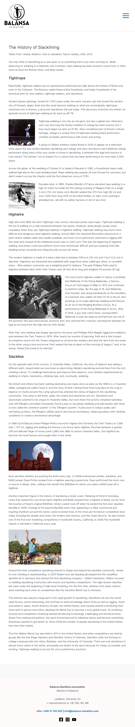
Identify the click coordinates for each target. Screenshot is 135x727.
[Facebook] (61, 719)
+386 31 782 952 (53, 711)
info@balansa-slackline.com (81, 711)
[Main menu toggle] (125, 15)
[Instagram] (67, 719)
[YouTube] (74, 719)
